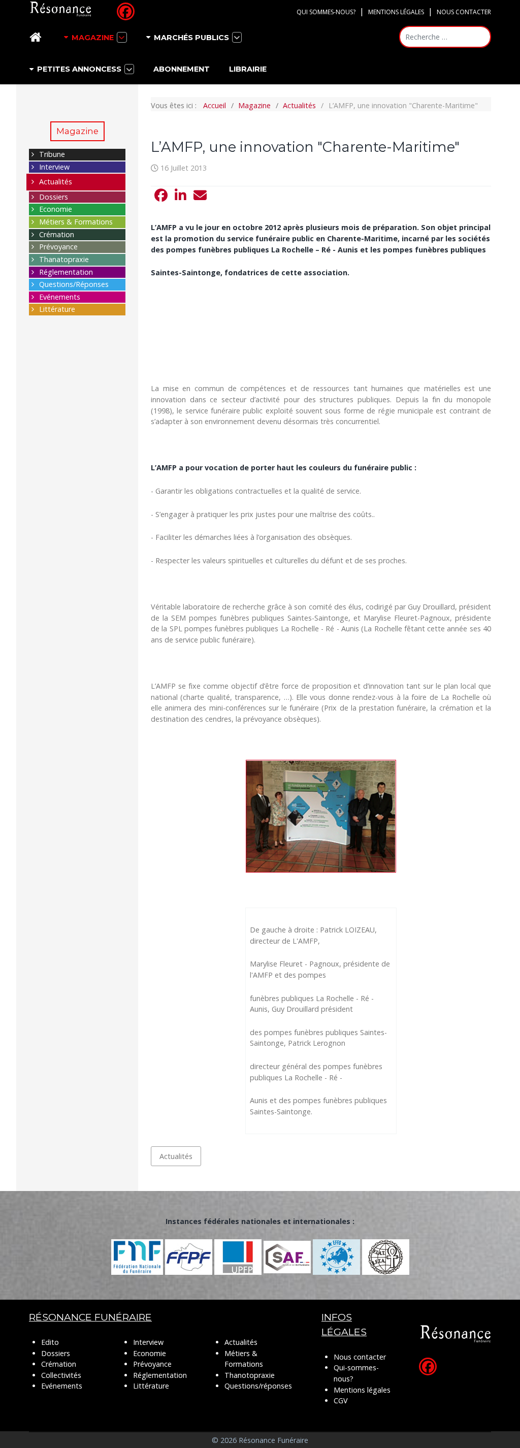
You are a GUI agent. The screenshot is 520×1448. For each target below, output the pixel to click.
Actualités (55, 181)
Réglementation (66, 272)
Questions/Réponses (74, 284)
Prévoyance (58, 246)
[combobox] (445, 37)
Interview (54, 167)
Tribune (52, 154)
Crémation (56, 234)
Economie (55, 209)
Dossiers (53, 197)
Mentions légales (396, 12)
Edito (50, 1342)
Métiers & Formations (76, 222)
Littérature (57, 309)
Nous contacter (464, 12)
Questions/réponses (258, 1386)
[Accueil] (37, 37)
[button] (161, 195)
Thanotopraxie (249, 1375)
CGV (341, 1400)
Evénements (59, 297)
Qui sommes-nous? (326, 12)
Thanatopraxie (64, 259)
